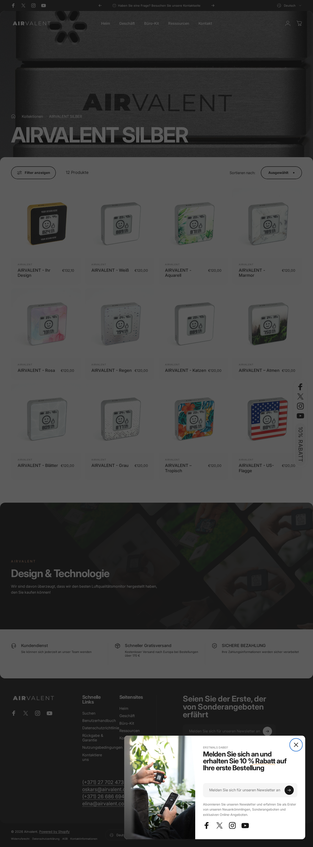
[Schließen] (296, 744)
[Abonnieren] (289, 790)
